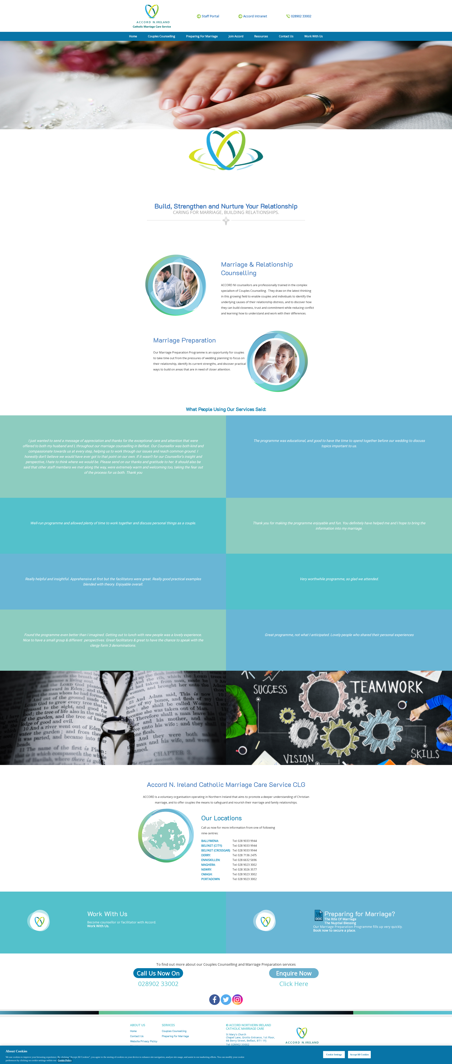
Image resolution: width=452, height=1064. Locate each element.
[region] (226, 1055)
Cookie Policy (65, 1060)
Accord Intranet (255, 16)
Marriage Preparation (184, 340)
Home (133, 36)
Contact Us (286, 36)
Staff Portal (210, 16)
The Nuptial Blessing (340, 923)
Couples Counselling (161, 36)
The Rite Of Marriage (340, 919)
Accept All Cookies (359, 1054)
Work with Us (313, 36)
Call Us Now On (158, 973)
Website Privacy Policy (143, 1041)
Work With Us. (98, 926)
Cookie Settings (334, 1054)
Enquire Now (294, 973)
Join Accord (236, 36)
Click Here (293, 983)
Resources (261, 36)
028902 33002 (158, 983)
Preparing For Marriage (202, 36)
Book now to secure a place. (334, 930)
